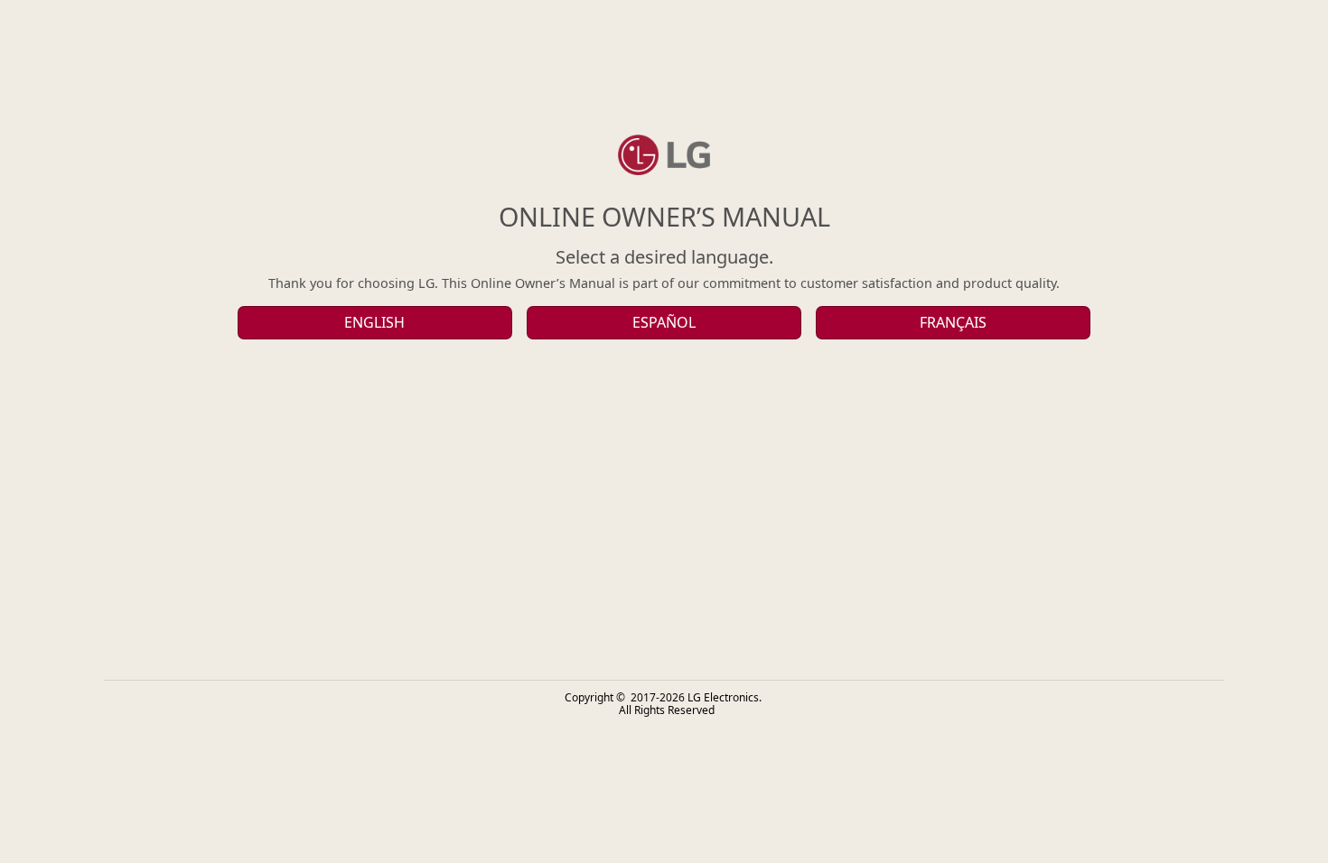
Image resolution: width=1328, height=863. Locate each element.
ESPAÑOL (664, 322)
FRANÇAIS (953, 322)
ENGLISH (374, 322)
